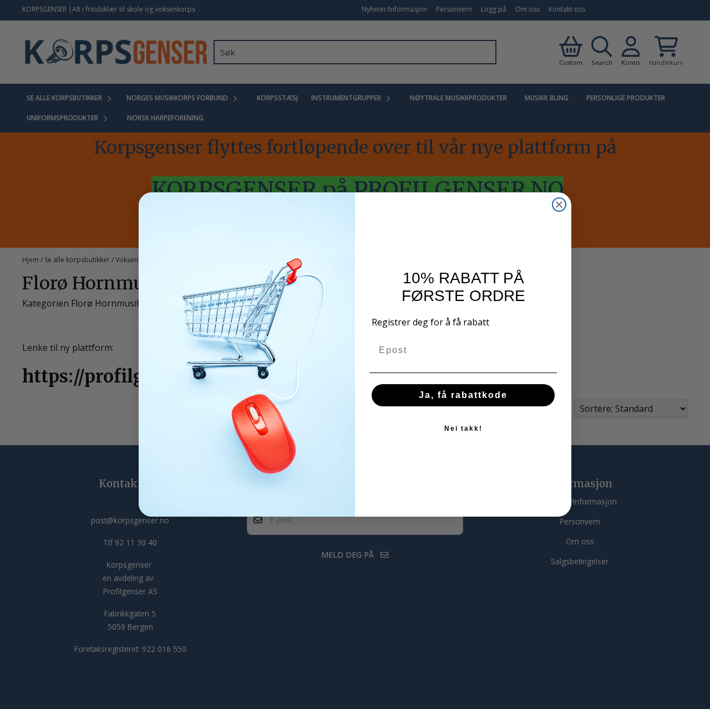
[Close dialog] (559, 204)
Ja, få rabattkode (463, 395)
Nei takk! (463, 428)
